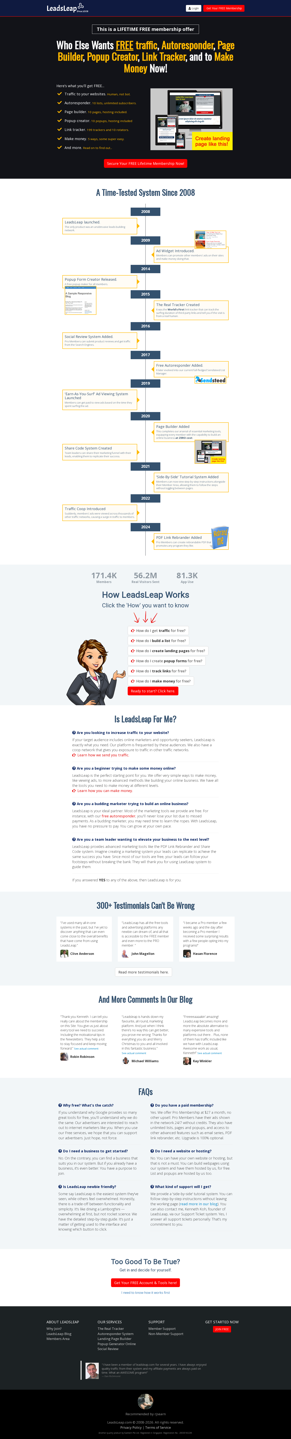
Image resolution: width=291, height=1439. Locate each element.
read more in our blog (199, 1203)
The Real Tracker (111, 1328)
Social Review (108, 1348)
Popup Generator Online (117, 1344)
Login (195, 8)
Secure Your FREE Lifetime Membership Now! (145, 163)
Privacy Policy (131, 1427)
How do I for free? (161, 640)
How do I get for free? (160, 630)
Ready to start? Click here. (153, 691)
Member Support (162, 1328)
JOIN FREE (222, 1329)
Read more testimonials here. (143, 972)
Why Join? (54, 1328)
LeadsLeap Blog (59, 1333)
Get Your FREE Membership (224, 8)
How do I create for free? (169, 660)
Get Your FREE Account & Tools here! (145, 1282)
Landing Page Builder (114, 1338)
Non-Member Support (165, 1333)
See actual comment (86, 1048)
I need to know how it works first (145, 1292)
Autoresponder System (115, 1333)
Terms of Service (158, 1427)
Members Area (58, 1338)
